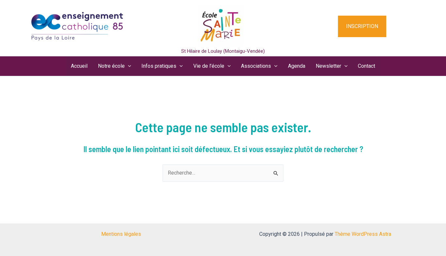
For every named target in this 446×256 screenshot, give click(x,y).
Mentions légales (121, 234)
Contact (366, 66)
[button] (370, 26)
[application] (128, 66)
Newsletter (328, 66)
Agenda (296, 66)
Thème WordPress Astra (363, 234)
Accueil (79, 66)
